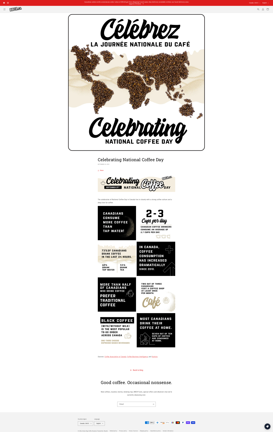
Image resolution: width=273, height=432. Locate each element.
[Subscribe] (153, 404)
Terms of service (133, 430)
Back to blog (138, 370)
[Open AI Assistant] (267, 426)
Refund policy (113, 430)
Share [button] (102, 170)
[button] (4, 9)
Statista (155, 357)
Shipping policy (144, 430)
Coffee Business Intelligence (137, 357)
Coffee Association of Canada (115, 357)
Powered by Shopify (102, 431)
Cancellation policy (155, 430)
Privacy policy (123, 430)
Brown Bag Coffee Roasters (89, 431)
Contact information (168, 430)
